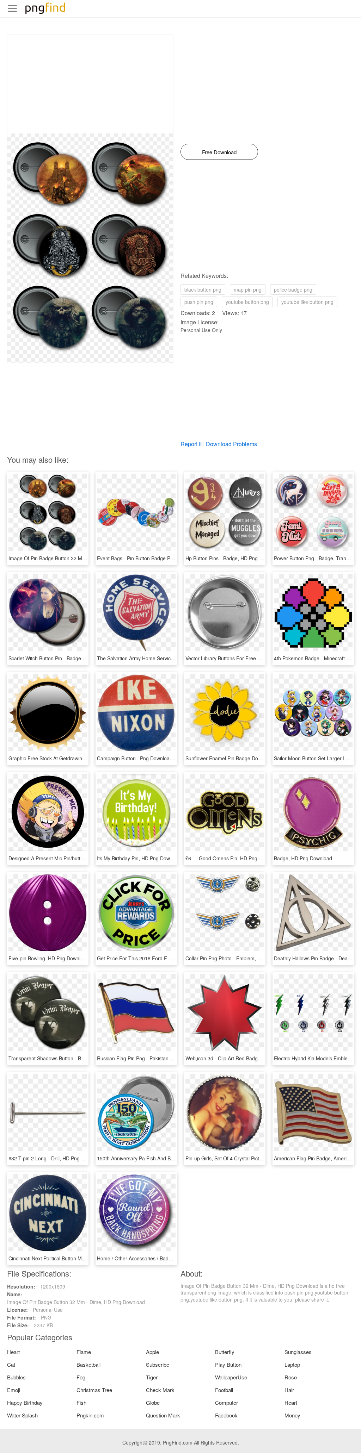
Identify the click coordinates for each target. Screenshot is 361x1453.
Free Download (219, 152)
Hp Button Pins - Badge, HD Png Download (233, 558)
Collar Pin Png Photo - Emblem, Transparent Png (240, 958)
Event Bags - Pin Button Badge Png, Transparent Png (156, 558)
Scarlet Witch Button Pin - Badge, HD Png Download (66, 658)
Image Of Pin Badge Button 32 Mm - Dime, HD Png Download (77, 558)
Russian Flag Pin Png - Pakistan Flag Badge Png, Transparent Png (171, 1058)
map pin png (248, 289)
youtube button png (247, 301)
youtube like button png (307, 301)
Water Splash (22, 1415)
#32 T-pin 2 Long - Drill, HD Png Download (55, 1158)
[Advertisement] (90, 84)
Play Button (228, 1364)
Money (292, 1415)
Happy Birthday (25, 1402)
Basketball (88, 1364)
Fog (81, 1377)
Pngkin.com (90, 1415)
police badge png (293, 289)
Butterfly (224, 1351)
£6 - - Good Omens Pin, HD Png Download (233, 858)
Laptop (292, 1364)
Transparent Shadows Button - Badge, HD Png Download (72, 1058)
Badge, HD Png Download (303, 858)
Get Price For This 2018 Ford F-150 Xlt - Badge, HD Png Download (172, 958)
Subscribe (157, 1364)
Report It (191, 444)
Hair (289, 1389)
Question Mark (163, 1415)
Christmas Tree (94, 1389)
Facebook (226, 1415)
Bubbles (16, 1377)
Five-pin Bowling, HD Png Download (48, 958)
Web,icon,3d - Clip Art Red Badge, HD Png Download (244, 1058)
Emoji (13, 1389)
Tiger (152, 1377)
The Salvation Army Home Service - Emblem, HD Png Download (168, 658)
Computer (226, 1402)
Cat (11, 1364)
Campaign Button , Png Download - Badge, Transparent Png (164, 758)
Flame (84, 1351)
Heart (13, 1351)
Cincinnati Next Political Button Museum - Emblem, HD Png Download (86, 1258)
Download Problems (231, 444)
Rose (290, 1377)
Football (224, 1389)
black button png (202, 289)
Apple (152, 1351)
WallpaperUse (231, 1377)
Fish (81, 1402)
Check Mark (160, 1389)
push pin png (198, 301)
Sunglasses (298, 1351)
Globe (153, 1402)
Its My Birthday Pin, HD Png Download (139, 858)
